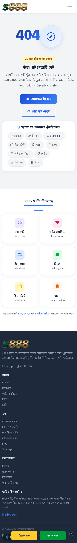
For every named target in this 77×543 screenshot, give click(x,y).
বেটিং (44, 154)
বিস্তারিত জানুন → (11, 515)
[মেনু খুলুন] (70, 6)
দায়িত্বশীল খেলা (10, 438)
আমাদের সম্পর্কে (10, 421)
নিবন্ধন (35, 136)
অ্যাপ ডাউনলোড (10, 483)
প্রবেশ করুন (56, 136)
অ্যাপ (38, 145)
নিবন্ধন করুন (24, 535)
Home (17, 136)
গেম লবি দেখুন (41, 111)
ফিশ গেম (18, 163)
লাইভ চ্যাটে (43, 313)
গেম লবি (6, 382)
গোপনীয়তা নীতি (10, 432)
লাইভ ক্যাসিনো (22, 154)
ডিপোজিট (19, 145)
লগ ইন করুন (52, 535)
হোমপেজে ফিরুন (41, 99)
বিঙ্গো (37, 163)
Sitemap (7, 449)
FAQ (54, 145)
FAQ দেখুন (24, 313)
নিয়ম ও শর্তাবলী (10, 427)
